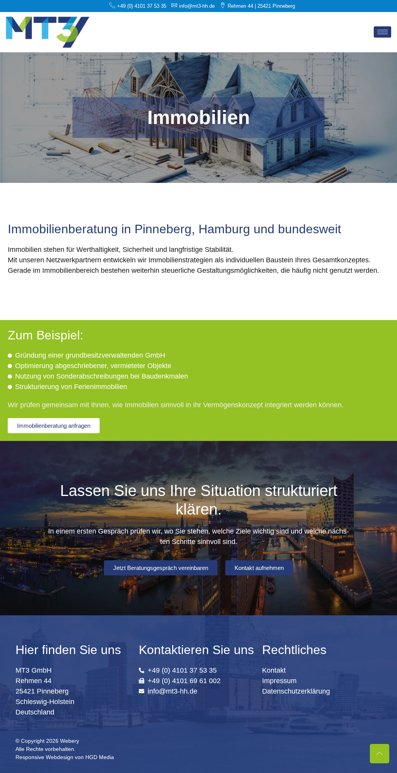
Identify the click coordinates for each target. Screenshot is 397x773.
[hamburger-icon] (382, 32)
